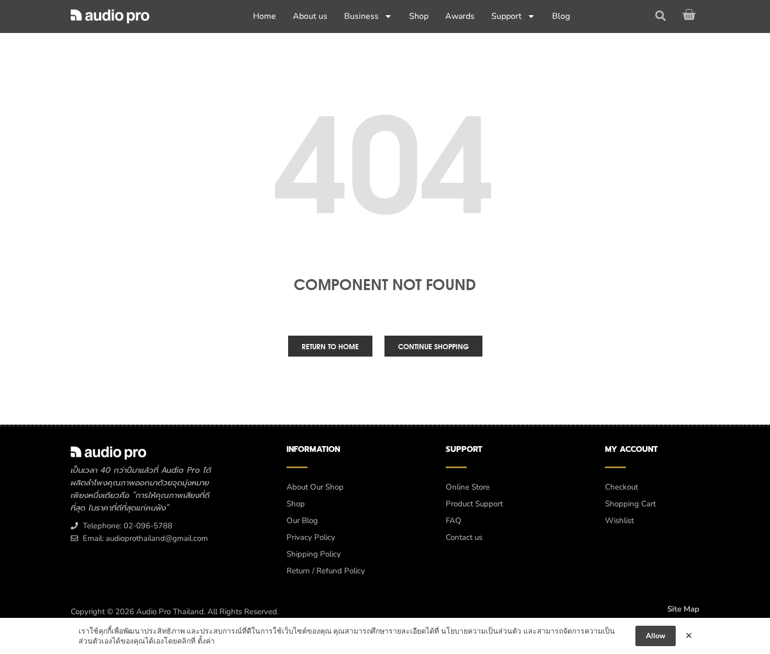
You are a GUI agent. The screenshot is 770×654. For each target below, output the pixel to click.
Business (361, 16)
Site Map (683, 609)
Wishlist (619, 520)
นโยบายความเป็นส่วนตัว (481, 630)
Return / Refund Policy (326, 571)
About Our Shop (315, 487)
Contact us (464, 537)
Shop (418, 16)
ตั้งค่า (206, 640)
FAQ (453, 520)
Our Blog (302, 520)
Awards (460, 16)
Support (506, 16)
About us (310, 16)
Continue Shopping (433, 346)
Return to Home (330, 346)
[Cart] (690, 14)
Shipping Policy (314, 554)
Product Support (474, 503)
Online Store (468, 487)
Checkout (621, 487)
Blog (561, 16)
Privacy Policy (311, 537)
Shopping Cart (630, 503)
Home (264, 16)
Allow (655, 635)
